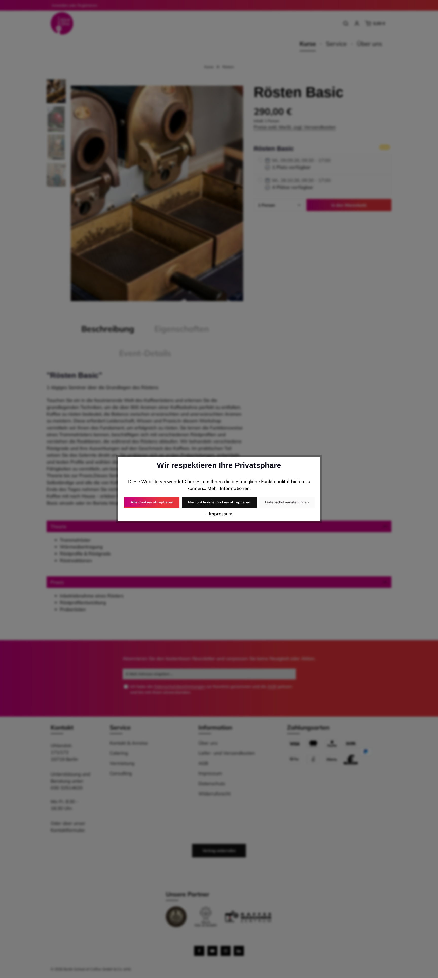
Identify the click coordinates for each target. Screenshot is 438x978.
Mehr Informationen (228, 488)
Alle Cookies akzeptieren (152, 502)
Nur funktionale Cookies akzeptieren (219, 502)
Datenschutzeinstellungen (287, 502)
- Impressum (219, 514)
